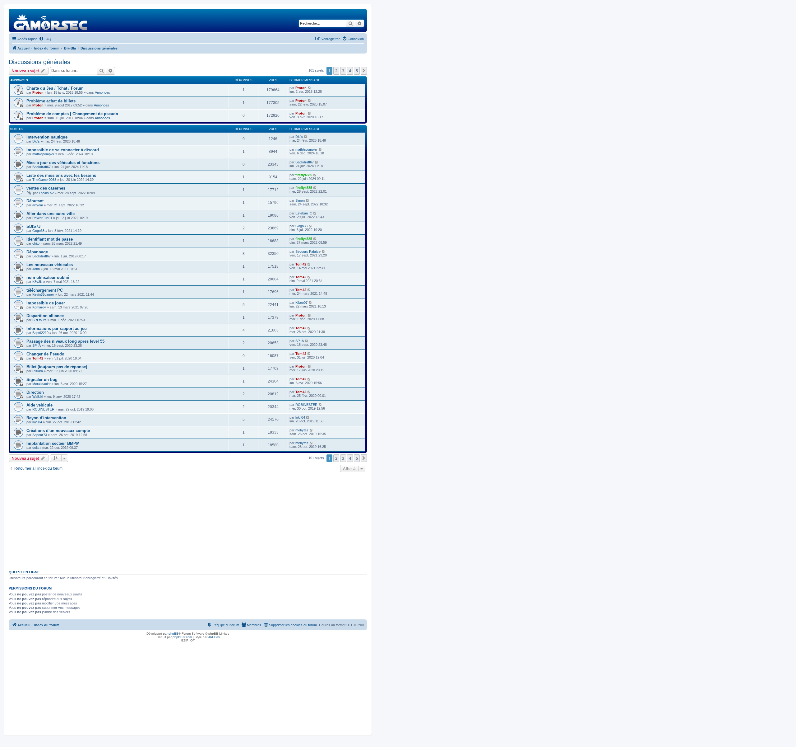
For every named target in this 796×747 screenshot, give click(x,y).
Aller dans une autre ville (50, 213)
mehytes (301, 430)
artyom (37, 205)
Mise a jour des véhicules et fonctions (63, 162)
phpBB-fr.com (182, 637)
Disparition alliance (45, 315)
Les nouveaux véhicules (49, 264)
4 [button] (350, 70)
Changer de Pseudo (45, 354)
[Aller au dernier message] (310, 88)
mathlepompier (43, 154)
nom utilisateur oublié (47, 277)
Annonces (102, 92)
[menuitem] (45, 39)
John (36, 269)
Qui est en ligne (24, 572)
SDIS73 (33, 226)
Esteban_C (303, 213)
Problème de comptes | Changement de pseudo (72, 113)
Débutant (35, 201)
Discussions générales (39, 62)
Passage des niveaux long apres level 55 (65, 341)
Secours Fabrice (308, 251)
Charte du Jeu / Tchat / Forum (55, 88)
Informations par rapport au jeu (56, 328)
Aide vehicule (39, 405)
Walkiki (37, 396)
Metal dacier (41, 384)
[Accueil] (50, 20)
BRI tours (39, 320)
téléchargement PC (44, 290)
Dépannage (37, 252)
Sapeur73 (39, 435)
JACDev (214, 637)
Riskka (37, 371)
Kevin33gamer (43, 294)
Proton (38, 92)
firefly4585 (303, 175)
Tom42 (300, 264)
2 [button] (336, 70)
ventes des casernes (45, 188)
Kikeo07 (301, 302)
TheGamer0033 (44, 179)
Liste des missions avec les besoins (61, 175)
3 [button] (343, 70)
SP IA (36, 345)
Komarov (39, 307)
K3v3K (37, 282)
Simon (300, 200)
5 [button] (357, 70)
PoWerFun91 (42, 218)
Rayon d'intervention (46, 418)
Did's (36, 141)
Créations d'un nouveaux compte (58, 430)
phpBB (173, 633)
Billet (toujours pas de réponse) (56, 366)
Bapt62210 (40, 333)
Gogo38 (38, 231)
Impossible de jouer (45, 303)
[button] (364, 70)
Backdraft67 (41, 167)
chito (35, 243)
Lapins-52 (46, 193)
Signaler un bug (42, 379)
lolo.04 (37, 422)
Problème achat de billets (51, 101)
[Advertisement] (188, 520)
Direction (35, 392)
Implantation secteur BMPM (53, 443)
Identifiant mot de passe (49, 239)
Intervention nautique (46, 137)
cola (35, 447)
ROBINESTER (43, 409)
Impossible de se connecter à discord (62, 150)
